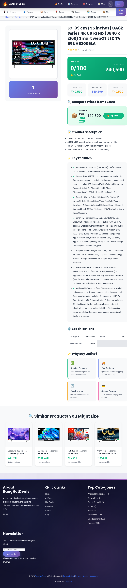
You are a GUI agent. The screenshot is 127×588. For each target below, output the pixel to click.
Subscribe (11, 554)
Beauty (60, 12)
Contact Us (94, 576)
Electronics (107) (95, 515)
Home (44, 12)
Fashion (28, 12)
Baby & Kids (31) (95, 498)
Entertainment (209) (96, 519)
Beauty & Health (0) (96, 502)
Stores (91, 12)
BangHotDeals (41, 576)
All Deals (49, 498)
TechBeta (68, 581)
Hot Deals (49, 502)
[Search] (110, 4)
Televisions (19, 17)
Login (119, 4)
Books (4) (92, 506)
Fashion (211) (94, 523)
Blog (47, 515)
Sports (75, 12)
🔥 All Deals (121, 11)
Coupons (49, 506)
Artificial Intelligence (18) (98, 494)
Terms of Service (81, 576)
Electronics (9, 12)
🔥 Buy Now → (113, 116)
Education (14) (94, 510)
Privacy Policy (68, 576)
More (106, 12)
